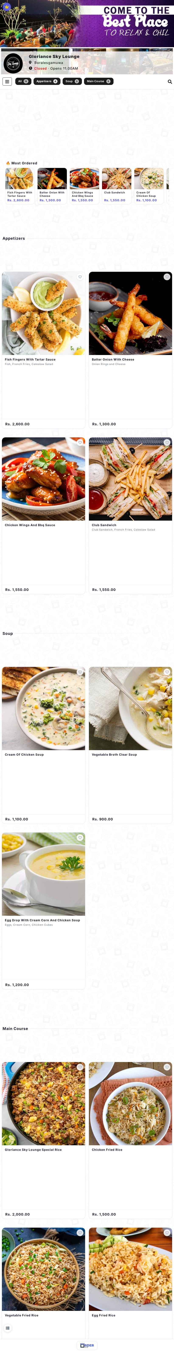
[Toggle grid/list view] (7, 1328)
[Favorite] (80, 276)
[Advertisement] (87, 127)
